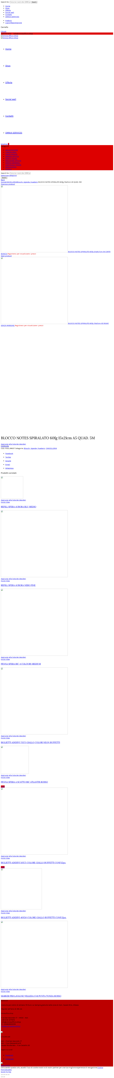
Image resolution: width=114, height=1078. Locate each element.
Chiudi (3, 31)
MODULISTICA (10, 167)
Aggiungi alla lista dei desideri (13, 444)
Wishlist (5, 144)
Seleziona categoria (9, 175)
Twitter (8, 457)
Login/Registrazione (13, 23)
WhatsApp (9, 468)
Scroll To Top (6, 1072)
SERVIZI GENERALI (12, 163)
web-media (5, 1065)
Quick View (5, 502)
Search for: (5, 2)
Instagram (9, 1059)
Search (34, 2)
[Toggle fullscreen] (6, 1074)
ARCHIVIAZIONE (11, 150)
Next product (6, 256)
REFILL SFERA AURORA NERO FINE (18, 585)
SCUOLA (8, 169)
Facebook (9, 453)
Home (7, 6)
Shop (7, 8)
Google (8, 461)
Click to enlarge (7, 432)
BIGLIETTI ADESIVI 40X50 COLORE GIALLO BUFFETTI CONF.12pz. (33, 917)
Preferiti (8, 21)
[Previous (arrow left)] (2, 1076)
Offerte (8, 10)
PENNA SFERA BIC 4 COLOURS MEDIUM (21, 664)
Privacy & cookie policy (10, 1026)
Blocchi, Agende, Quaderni (27, 182)
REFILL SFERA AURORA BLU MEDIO (18, 506)
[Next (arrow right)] (4, 1076)
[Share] (4, 1074)
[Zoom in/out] (8, 1074)
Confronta (5, 446)
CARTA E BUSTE (11, 154)
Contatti (8, 15)
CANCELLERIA (10, 152)
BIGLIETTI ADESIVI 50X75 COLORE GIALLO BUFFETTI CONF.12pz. (33, 862)
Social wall (9, 12)
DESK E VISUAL (11, 159)
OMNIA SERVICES (12, 17)
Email (7, 464)
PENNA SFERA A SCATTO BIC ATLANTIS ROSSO (24, 782)
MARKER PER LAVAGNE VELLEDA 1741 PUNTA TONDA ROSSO (31, 996)
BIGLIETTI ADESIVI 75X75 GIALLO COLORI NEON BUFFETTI (30, 742)
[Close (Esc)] (2, 1074)
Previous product (8, 184)
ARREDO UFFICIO (12, 156)
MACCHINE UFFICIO (13, 161)
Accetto (9, 1070)
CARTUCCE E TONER (13, 165)
